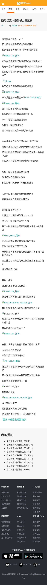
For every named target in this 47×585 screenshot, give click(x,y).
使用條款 (36, 537)
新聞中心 (5, 492)
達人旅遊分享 (6, 537)
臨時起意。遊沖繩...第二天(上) (20, 465)
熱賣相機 (20, 529)
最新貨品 (20, 525)
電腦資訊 (36, 504)
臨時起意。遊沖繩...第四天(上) (20, 448)
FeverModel (6, 500)
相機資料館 (21, 492)
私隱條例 (36, 541)
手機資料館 (21, 500)
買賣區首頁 (37, 492)
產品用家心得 (22, 508)
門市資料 (20, 521)
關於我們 (36, 521)
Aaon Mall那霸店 (33, 97)
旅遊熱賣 (5, 525)
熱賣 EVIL (21, 541)
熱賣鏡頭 (20, 533)
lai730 (14, 25)
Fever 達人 (5, 496)
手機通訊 (36, 500)
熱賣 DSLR (21, 537)
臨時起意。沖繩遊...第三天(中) (20, 455)
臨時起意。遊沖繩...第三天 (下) (20, 451)
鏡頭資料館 (21, 496)
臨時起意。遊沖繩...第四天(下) (20, 444)
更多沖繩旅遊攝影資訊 (14, 419)
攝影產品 (36, 496)
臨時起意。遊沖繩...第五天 (18, 441)
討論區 (4, 508)
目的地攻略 (6, 529)
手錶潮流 (36, 512)
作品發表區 (6, 504)
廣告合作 (36, 529)
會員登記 (36, 533)
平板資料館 (21, 504)
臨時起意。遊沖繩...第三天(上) (20, 458)
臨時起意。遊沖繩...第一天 (18, 469)
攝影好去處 (6, 521)
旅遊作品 (5, 533)
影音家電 (36, 508)
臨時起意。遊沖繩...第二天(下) (20, 462)
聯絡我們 (36, 525)
